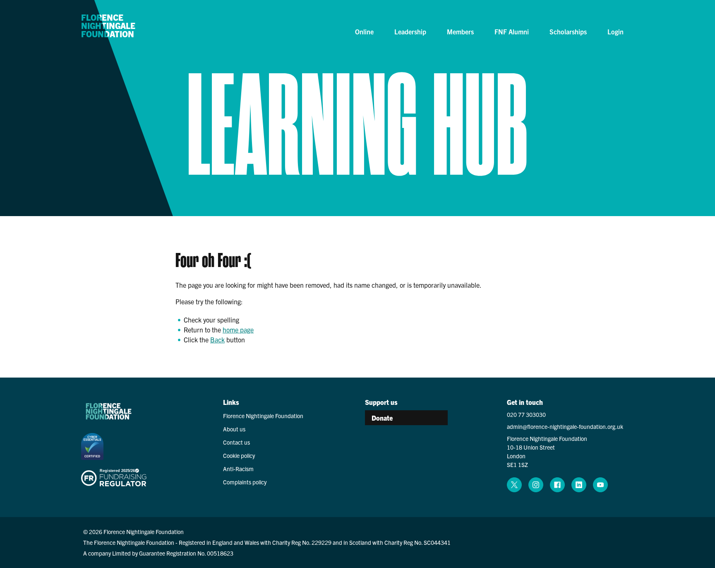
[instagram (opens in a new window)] (535, 484)
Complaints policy (244, 482)
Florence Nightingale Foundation (108, 26)
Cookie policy (239, 455)
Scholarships (568, 31)
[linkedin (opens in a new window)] (578, 484)
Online (364, 31)
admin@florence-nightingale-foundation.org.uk (565, 426)
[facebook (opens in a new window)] (557, 484)
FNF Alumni (511, 31)
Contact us (236, 442)
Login (615, 31)
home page (238, 329)
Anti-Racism (238, 468)
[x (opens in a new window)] (514, 484)
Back (217, 339)
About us (234, 429)
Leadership (410, 31)
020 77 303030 (526, 414)
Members (460, 31)
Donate (382, 418)
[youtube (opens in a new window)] (600, 484)
